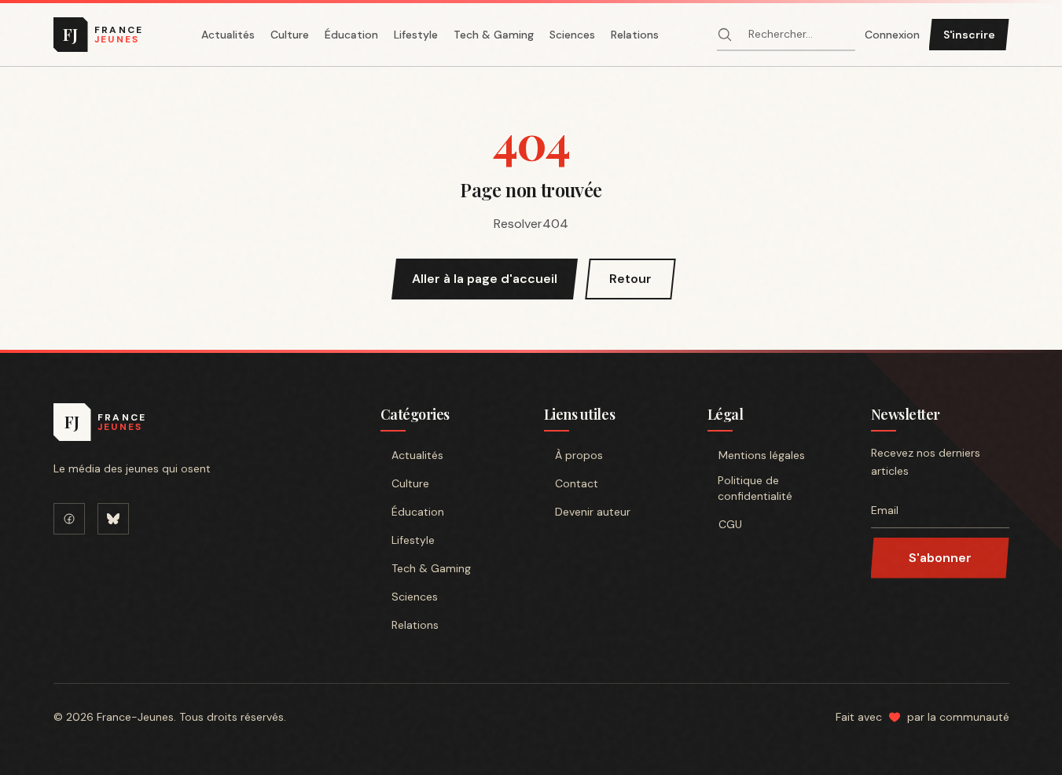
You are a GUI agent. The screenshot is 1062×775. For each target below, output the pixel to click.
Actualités (228, 35)
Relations (635, 35)
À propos (579, 455)
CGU (730, 524)
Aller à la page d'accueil (484, 278)
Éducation (351, 35)
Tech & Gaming (494, 35)
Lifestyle (416, 35)
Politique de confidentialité (755, 488)
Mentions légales (761, 455)
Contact (576, 483)
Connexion (892, 35)
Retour (630, 278)
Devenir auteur (592, 512)
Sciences (572, 35)
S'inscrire (969, 35)
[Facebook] (69, 518)
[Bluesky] (113, 518)
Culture (289, 35)
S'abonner (940, 557)
